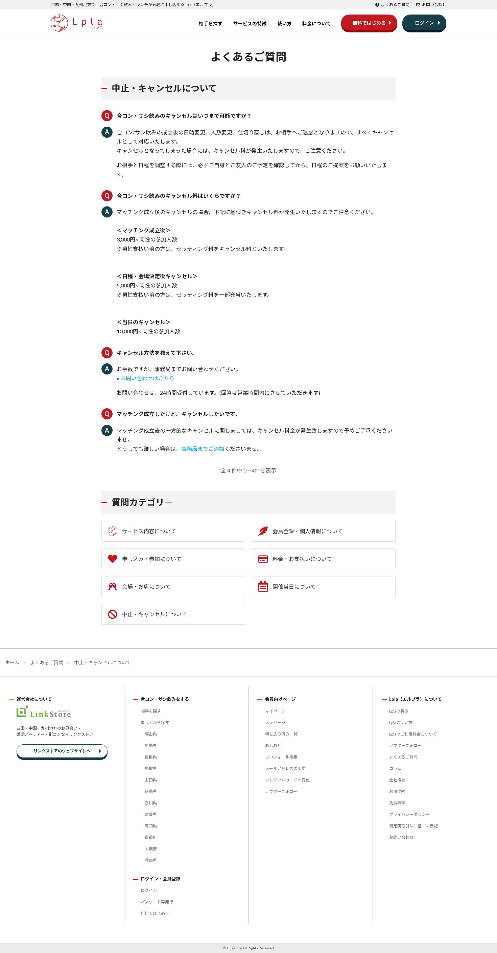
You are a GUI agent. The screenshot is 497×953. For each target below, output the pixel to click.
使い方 (284, 23)
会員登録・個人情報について (308, 531)
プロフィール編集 (281, 756)
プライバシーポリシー (409, 814)
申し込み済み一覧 (281, 734)
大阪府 (151, 848)
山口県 (151, 779)
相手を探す (210, 23)
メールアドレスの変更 (285, 768)
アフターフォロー (281, 791)
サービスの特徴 (249, 23)
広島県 (151, 745)
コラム (395, 768)
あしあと (273, 745)
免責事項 (397, 802)
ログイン (424, 23)
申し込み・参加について (152, 559)
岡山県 (151, 734)
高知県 (151, 825)
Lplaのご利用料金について (413, 734)
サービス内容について (149, 531)
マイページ (275, 711)
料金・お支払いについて (302, 559)
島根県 (151, 756)
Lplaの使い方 (400, 722)
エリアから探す (155, 722)
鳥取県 (151, 768)
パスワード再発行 (157, 901)
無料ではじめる (369, 23)
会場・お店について (146, 586)
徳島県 (151, 791)
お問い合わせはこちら (147, 378)
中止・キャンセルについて (154, 614)
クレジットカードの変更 (287, 779)
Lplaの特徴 (398, 711)
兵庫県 (151, 860)
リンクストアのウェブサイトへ (61, 750)
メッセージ (275, 722)
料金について (316, 23)
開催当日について (294, 586)
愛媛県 (151, 814)
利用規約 (397, 791)
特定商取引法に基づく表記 (413, 825)
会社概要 (397, 779)
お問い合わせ (434, 4)
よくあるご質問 (395, 4)
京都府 (151, 837)
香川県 (151, 802)
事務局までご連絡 (202, 448)
